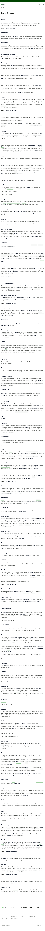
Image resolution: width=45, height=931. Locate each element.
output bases (21, 538)
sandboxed (5, 405)
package (23, 172)
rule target (29, 759)
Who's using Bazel (15, 909)
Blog (21, 909)
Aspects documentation (11, 110)
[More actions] (43, 4)
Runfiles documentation (11, 681)
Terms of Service (40, 912)
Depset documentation (11, 355)
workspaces (4, 612)
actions (26, 35)
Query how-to (9, 604)
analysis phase (6, 50)
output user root (23, 511)
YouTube (21, 916)
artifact (34, 335)
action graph (11, 77)
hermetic (18, 323)
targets (34, 172)
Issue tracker (31, 912)
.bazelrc (13, 833)
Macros (8, 466)
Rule (6, 348)
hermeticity (17, 691)
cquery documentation (11, 303)
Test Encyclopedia (12, 807)
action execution (5, 325)
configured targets (11, 203)
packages (3, 466)
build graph (16, 591)
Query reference (16, 604)
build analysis (36, 323)
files (35, 75)
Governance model (15, 914)
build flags (10, 271)
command (15, 253)
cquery (27, 592)
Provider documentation (11, 584)
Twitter (21, 914)
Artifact (5, 418)
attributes (25, 638)
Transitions (23, 211)
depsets (34, 575)
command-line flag (29, 213)
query (3, 56)
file (4, 455)
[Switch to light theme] (40, 925)
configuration (16, 211)
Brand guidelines (14, 918)
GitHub (21, 912)
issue (26, 1)
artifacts (39, 22)
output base (18, 403)
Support (30, 909)
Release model (14, 916)
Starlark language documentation (13, 731)
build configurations (13, 775)
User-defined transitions (11, 851)
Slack (30, 914)
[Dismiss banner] (43, 1)
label (29, 755)
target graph (24, 75)
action (12, 65)
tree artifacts (38, 85)
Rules (2, 500)
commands (15, 233)
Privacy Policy (39, 909)
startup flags (32, 145)
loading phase (34, 408)
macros (14, 187)
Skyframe (3, 702)
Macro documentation (11, 481)
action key (15, 36)
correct (28, 223)
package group (28, 767)
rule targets (30, 572)
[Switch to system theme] (38, 925)
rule (10, 133)
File (6, 180)
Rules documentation (10, 28)
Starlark (29, 187)
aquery (33, 592)
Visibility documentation (11, 874)
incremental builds (34, 236)
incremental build (5, 223)
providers (27, 123)
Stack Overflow (32, 916)
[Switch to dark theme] (42, 925)
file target (18, 92)
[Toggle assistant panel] (41, 4)
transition (9, 835)
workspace (11, 403)
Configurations (9, 276)
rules (2, 173)
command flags (32, 832)
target (14, 310)
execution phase (23, 50)
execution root (37, 688)
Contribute (13, 912)
